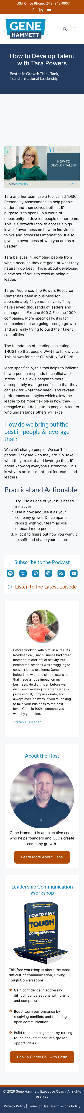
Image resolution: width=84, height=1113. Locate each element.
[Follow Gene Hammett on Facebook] (33, 10)
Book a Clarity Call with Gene (42, 1057)
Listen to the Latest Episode (46, 586)
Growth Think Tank (42, 73)
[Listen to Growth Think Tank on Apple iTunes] (35, 573)
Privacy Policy (14, 1106)
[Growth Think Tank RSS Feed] (61, 573)
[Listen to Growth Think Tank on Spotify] (10, 573)
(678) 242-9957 (58, 3)
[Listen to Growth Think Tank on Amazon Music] (23, 573)
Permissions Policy (65, 1106)
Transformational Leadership (34, 78)
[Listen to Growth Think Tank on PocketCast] (48, 573)
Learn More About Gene (42, 857)
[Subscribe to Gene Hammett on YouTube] (49, 10)
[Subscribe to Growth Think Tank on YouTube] (74, 573)
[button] (65, 29)
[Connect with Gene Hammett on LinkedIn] (41, 10)
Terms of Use (38, 1106)
